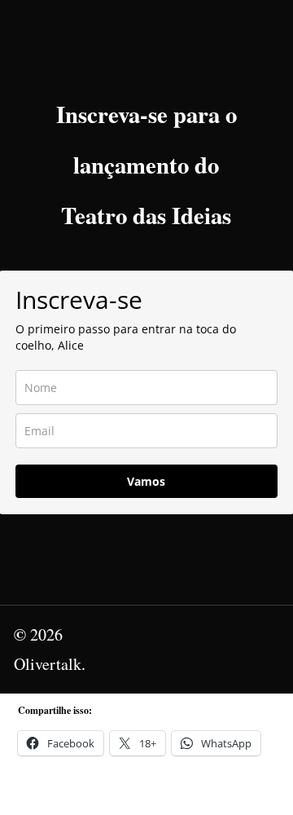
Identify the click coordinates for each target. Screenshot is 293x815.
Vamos (146, 481)
